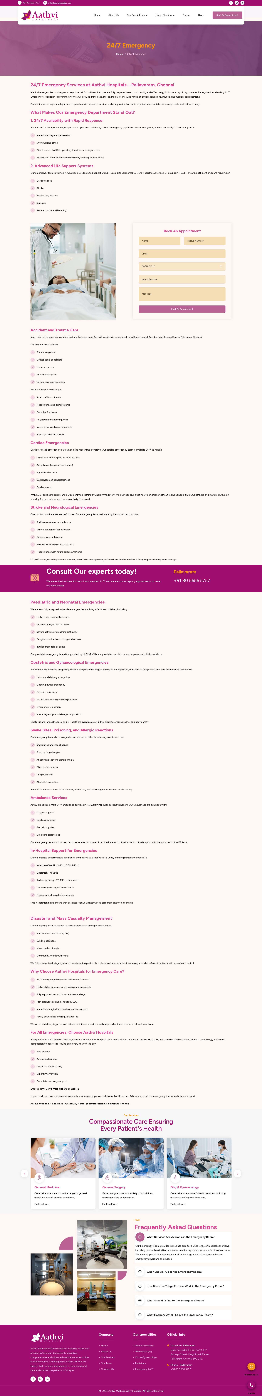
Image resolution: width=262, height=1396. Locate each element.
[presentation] (24, 1173)
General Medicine (144, 1345)
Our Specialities (136, 15)
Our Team (106, 1363)
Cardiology (178, 1187)
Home (97, 15)
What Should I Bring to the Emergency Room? (176, 1300)
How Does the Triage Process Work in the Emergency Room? (185, 1286)
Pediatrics (109, 1187)
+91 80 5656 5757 (31, 3)
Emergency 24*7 (144, 1369)
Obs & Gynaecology (146, 1357)
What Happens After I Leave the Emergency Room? (180, 1315)
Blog (200, 15)
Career (186, 15)
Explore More (41, 1204)
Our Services (108, 1357)
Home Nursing (164, 15)
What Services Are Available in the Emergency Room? (181, 1237)
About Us (113, 15)
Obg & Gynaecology (48, 1187)
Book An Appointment (227, 15)
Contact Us (107, 1369)
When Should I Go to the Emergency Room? (174, 1271)
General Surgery (143, 1351)
